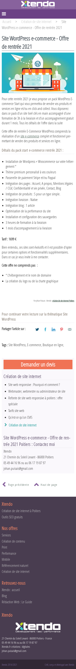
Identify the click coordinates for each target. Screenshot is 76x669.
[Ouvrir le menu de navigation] (38, 14)
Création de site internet (22, 425)
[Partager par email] (69, 329)
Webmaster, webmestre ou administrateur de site (36, 391)
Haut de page (49, 485)
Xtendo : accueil (11, 590)
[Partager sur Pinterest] (61, 329)
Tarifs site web (16, 410)
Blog (4, 596)
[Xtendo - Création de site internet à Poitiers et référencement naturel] (38, 4)
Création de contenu (13, 541)
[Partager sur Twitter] (37, 329)
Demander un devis (38, 364)
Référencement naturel (15, 565)
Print (4, 547)
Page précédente (18, 485)
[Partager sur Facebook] (45, 329)
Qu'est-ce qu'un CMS (20, 417)
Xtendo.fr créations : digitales (16, 647)
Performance (9, 553)
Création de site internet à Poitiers (21, 511)
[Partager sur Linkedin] (53, 329)
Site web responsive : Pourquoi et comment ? (34, 384)
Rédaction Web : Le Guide (17, 602)
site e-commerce (30, 136)
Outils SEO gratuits (12, 517)
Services (6, 535)
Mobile (6, 559)
